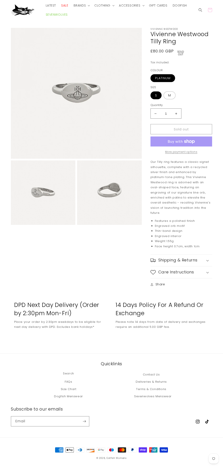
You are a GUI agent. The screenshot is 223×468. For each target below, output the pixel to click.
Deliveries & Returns (151, 382)
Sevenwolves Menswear (153, 396)
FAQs (68, 382)
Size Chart (68, 389)
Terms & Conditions (151, 389)
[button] (81, 5)
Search (68, 373)
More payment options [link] (181, 152)
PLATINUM (163, 78)
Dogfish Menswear (68, 396)
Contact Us (151, 374)
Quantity (156, 105)
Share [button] (160, 284)
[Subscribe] (84, 421)
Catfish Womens (116, 458)
